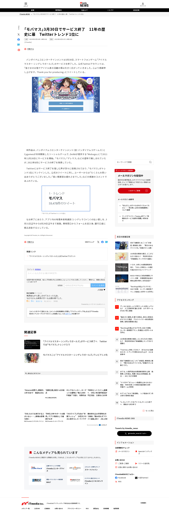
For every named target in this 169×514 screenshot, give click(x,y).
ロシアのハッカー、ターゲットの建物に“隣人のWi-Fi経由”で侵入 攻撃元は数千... (76, 393)
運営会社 (96, 508)
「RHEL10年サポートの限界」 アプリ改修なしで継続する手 (55, 416)
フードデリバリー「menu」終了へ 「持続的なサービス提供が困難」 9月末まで (135, 218)
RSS (87, 508)
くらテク (110, 10)
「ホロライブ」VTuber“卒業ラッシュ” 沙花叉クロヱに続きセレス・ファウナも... (76, 416)
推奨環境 (116, 508)
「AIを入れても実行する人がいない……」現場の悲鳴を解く (34, 416)
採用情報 (106, 508)
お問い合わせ (59, 508)
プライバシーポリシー (74, 508)
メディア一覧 (25, 508)
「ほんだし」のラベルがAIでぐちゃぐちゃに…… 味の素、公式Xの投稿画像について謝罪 (135, 207)
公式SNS (37, 508)
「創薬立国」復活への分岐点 (54, 391)
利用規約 (143, 503)
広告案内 (47, 508)
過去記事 (136, 10)
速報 (32, 10)
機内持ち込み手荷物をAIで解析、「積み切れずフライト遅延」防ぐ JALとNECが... (97, 416)
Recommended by (93, 425)
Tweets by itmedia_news (126, 428)
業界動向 (58, 10)
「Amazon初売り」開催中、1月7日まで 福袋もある (34, 391)
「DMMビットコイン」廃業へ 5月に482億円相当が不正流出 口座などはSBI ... (97, 393)
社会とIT (84, 10)
